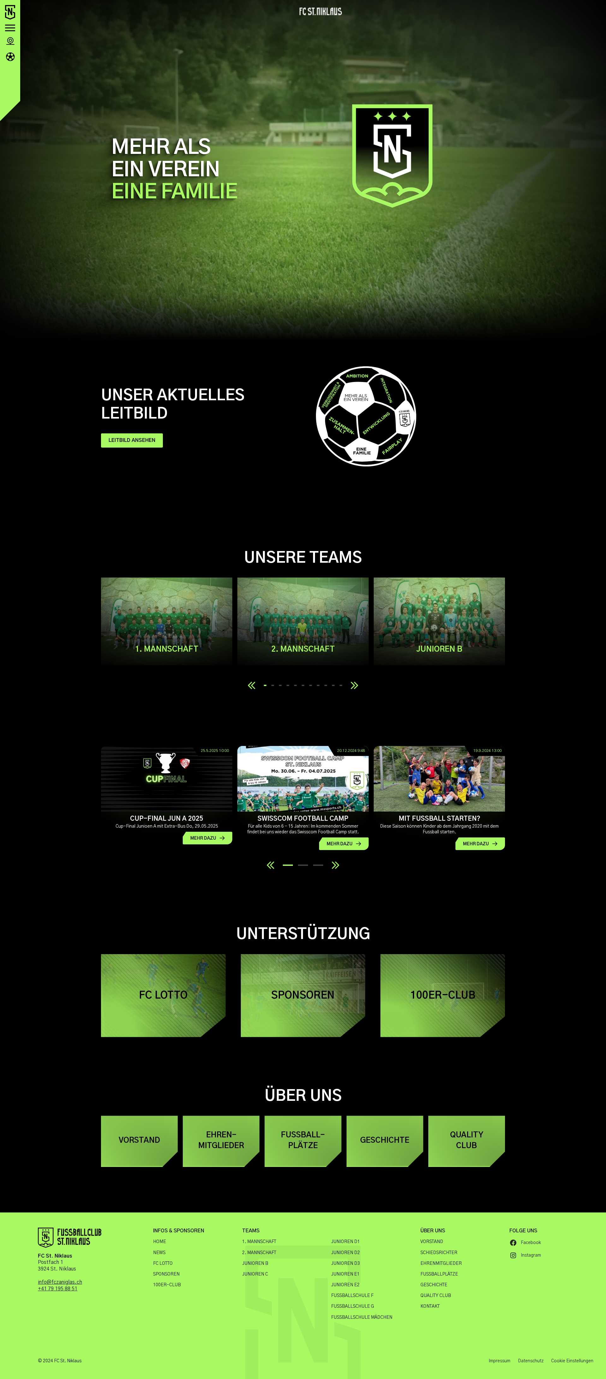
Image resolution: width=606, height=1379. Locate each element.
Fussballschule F (352, 1296)
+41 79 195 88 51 (57, 1288)
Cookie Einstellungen (572, 1361)
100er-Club (167, 1285)
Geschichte (433, 1285)
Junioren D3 (345, 1263)
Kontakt (430, 1306)
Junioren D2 (345, 1253)
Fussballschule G (352, 1306)
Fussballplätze (439, 1274)
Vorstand (431, 1242)
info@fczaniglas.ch (60, 1282)
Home (159, 1242)
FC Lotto (163, 1263)
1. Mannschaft (259, 1242)
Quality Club (435, 1296)
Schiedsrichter (438, 1253)
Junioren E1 (345, 1274)
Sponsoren (166, 1274)
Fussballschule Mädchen (361, 1317)
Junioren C (255, 1274)
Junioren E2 (345, 1285)
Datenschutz (531, 1361)
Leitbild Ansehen (132, 440)
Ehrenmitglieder (441, 1263)
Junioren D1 (345, 1242)
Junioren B (255, 1263)
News (159, 1253)
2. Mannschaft (259, 1253)
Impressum (499, 1361)
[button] (10, 28)
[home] (10, 12)
